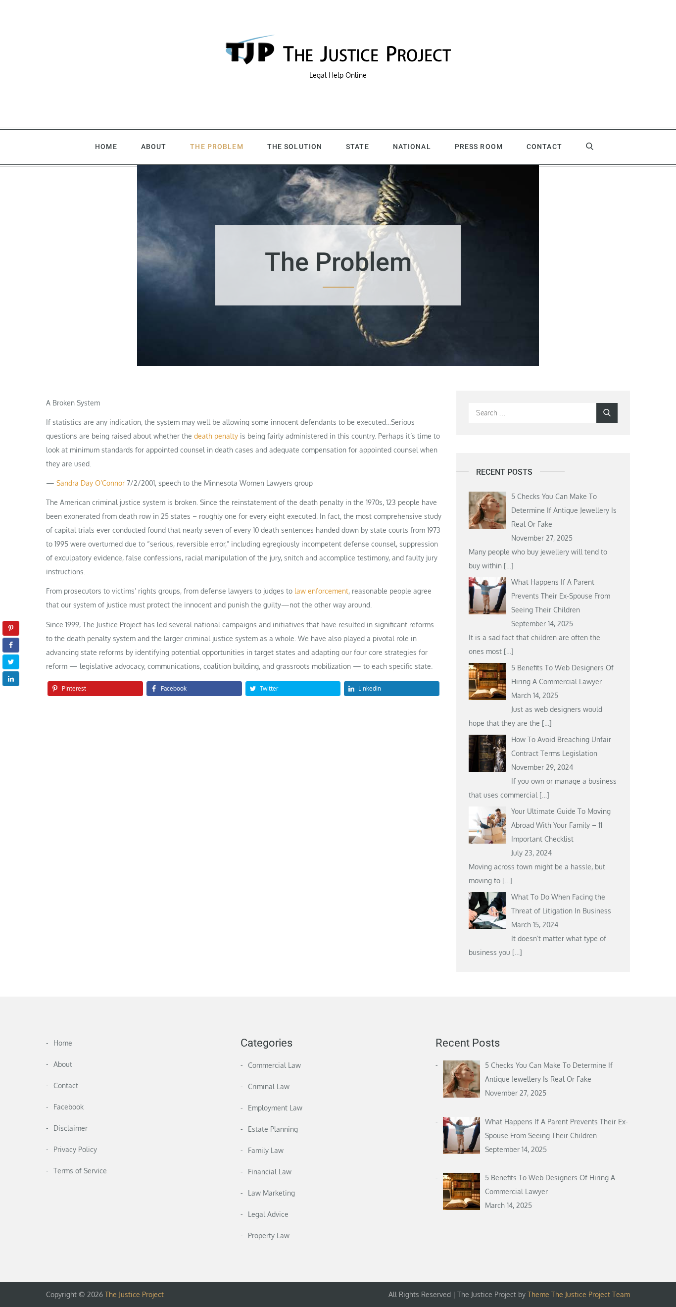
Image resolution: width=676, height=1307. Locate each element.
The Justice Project (134, 1294)
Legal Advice (268, 1214)
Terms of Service (80, 1170)
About (154, 147)
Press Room (479, 147)
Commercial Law (274, 1065)
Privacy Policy (75, 1149)
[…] (509, 565)
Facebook (68, 1107)
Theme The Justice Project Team (579, 1294)
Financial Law (269, 1171)
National (412, 147)
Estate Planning (273, 1129)
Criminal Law (269, 1086)
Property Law (269, 1235)
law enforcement (321, 591)
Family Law (266, 1150)
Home (106, 147)
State (357, 147)
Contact (544, 147)
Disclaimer (70, 1128)
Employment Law (275, 1108)
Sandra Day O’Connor (90, 483)
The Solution (294, 147)
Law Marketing (271, 1193)
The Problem (216, 147)
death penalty (216, 436)
